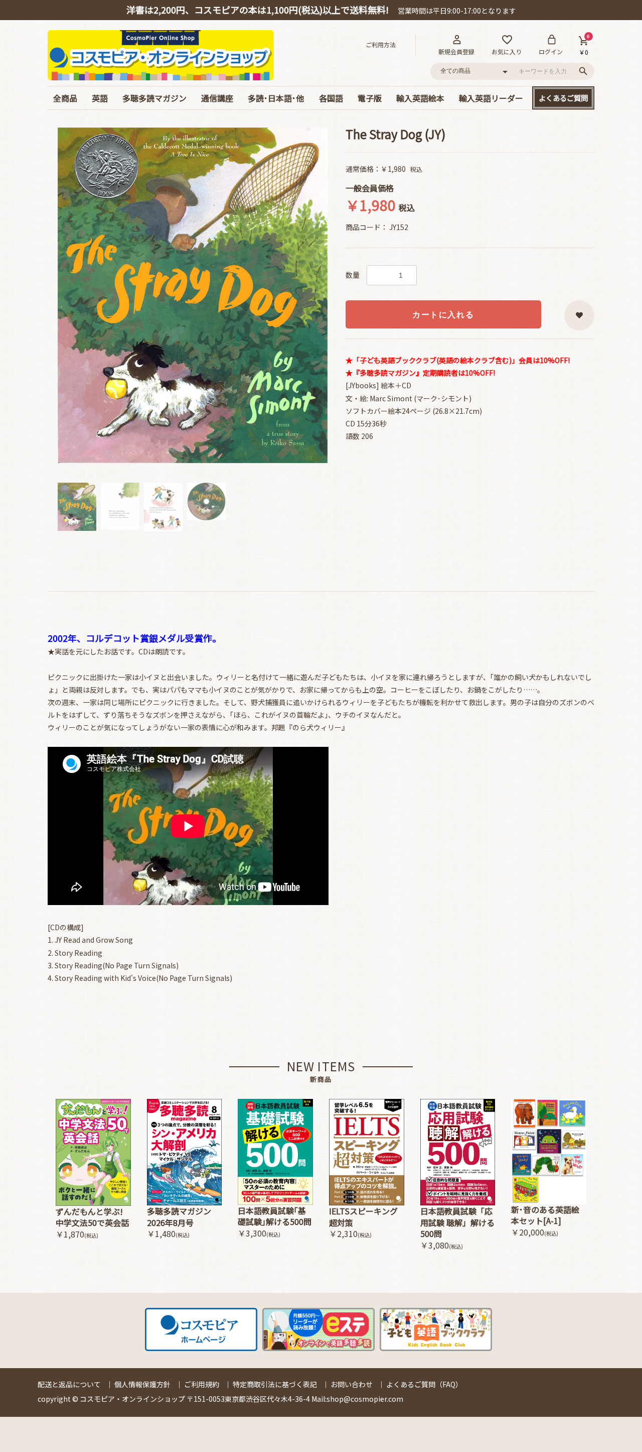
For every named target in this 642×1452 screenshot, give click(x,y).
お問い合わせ (352, 1384)
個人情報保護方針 (142, 1384)
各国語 (331, 98)
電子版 (370, 98)
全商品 (65, 98)
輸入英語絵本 (420, 98)
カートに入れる (443, 314)
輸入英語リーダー (491, 98)
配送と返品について (69, 1384)
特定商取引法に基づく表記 (275, 1384)
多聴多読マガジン (154, 98)
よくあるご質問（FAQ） (424, 1384)
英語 (100, 98)
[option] (193, 295)
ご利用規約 (201, 1384)
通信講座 (217, 98)
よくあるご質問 (563, 97)
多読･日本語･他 (276, 98)
